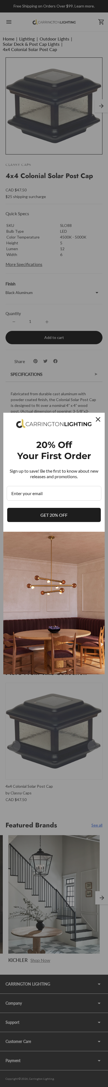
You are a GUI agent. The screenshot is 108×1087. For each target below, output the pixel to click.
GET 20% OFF (54, 515)
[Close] (98, 419)
